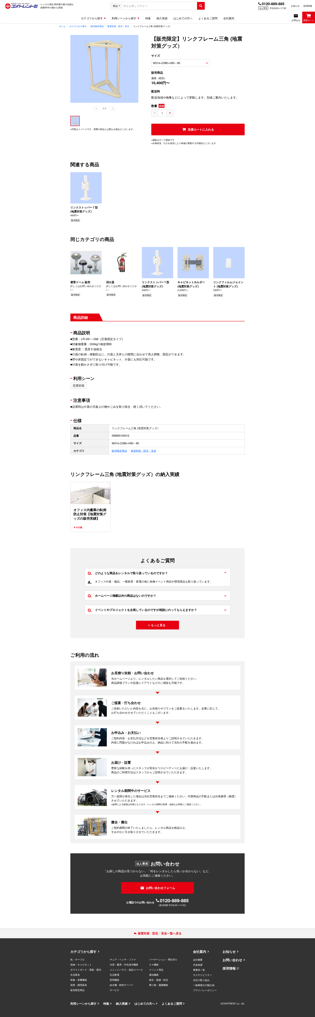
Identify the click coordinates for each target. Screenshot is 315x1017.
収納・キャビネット (81, 964)
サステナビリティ (202, 975)
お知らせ (295, 5)
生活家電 (114, 974)
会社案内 (199, 951)
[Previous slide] (96, 108)
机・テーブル (77, 959)
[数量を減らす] (154, 112)
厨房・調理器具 (78, 985)
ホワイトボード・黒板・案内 (85, 969)
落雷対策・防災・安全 (143, 450)
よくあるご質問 (172, 1003)
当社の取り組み (201, 980)
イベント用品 (156, 969)
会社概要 (198, 959)
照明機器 (114, 980)
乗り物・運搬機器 (158, 985)
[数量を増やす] (170, 112)
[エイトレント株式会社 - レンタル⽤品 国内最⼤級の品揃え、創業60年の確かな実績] (21, 6)
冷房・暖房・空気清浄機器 (124, 964)
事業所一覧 (199, 970)
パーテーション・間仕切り (163, 959)
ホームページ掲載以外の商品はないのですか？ (122, 596)
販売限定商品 (119, 450)
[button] (75, 121)
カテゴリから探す (83, 951)
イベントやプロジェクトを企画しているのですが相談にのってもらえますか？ (142, 610)
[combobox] (159, 5)
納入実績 (122, 1003)
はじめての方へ (145, 1003)
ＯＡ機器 (154, 964)
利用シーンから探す (83, 1003)
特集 (106, 1003)
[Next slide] (112, 108)
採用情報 (307, 5)
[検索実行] (201, 6)
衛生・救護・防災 (158, 980)
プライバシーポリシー (205, 990)
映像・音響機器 (78, 980)
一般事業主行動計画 (203, 985)
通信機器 (154, 974)
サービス (114, 990)
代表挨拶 (198, 964)
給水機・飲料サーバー (121, 985)
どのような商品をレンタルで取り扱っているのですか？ (128, 573)
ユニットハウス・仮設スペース (126, 969)
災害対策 (78, 385)
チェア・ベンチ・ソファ (123, 959)
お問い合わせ (232, 960)
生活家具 (75, 974)
